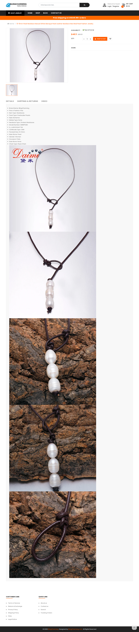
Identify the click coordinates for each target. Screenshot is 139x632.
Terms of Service (14, 603)
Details (10, 101)
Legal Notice (12, 619)
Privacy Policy (13, 610)
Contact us (44, 606)
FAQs (10, 616)
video (44, 101)
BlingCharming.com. (75, 629)
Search (43, 610)
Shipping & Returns (27, 101)
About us (44, 603)
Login (109, 6)
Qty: (72, 38)
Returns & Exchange (15, 606)
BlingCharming (53, 629)
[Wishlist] (110, 39)
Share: (73, 48)
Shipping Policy (13, 613)
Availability (75, 30)
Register (116, 6)
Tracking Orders (46, 613)
